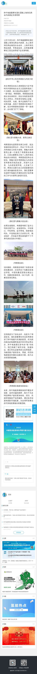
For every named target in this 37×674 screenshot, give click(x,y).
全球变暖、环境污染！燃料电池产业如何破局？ (15, 510)
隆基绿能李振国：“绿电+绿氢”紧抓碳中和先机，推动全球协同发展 (18, 479)
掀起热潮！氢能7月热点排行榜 (9, 619)
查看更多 (18, 532)
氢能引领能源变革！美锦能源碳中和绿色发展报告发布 (15, 591)
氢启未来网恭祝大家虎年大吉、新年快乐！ (12, 647)
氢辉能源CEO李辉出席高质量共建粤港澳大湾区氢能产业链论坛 (18, 467)
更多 (34, 538)
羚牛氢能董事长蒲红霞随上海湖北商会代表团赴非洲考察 (17, 522)
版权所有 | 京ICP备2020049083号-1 (18, 670)
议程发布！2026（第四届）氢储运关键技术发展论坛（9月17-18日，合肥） (17, 561)
